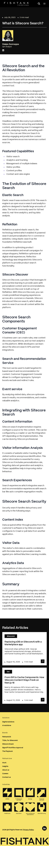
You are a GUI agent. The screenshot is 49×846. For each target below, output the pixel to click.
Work (4, 763)
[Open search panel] (39, 3)
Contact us (6, 777)
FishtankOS (6, 737)
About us (5, 770)
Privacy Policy (28, 830)
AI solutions (6, 725)
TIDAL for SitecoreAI (10, 740)
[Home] (16, 4)
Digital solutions (8, 722)
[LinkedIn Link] (44, 828)
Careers (5, 773)
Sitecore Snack (8, 744)
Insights (5, 766)
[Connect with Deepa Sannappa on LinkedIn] (3, 50)
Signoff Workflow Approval (12, 747)
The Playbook (7, 751)
